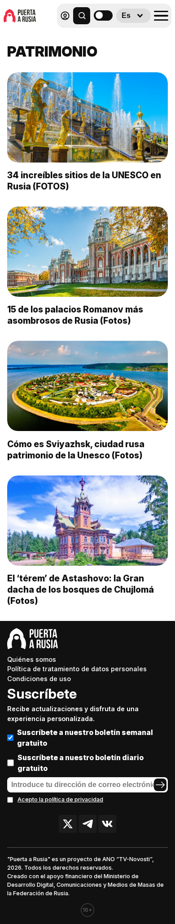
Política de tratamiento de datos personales (77, 669)
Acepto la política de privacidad (60, 799)
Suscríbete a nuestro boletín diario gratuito (81, 763)
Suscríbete (42, 694)
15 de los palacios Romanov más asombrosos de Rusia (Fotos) (75, 315)
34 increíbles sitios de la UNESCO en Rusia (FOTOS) (84, 181)
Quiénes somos (31, 659)
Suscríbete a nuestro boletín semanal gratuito (85, 738)
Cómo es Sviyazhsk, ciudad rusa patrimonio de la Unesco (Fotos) (75, 450)
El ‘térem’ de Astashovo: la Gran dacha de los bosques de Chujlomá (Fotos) (80, 589)
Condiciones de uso (39, 678)
